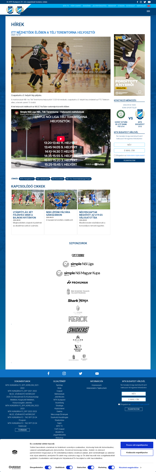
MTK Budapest (59, 400)
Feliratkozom (129, 160)
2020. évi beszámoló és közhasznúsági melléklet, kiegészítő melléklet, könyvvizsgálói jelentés (22, 400)
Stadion (121, 6)
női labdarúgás (43, 179)
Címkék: (14, 179)
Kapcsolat (141, 6)
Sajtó (78, 74)
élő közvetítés (57, 179)
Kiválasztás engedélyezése (137, 452)
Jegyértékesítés (99, 6)
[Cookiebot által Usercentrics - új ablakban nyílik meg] (15, 467)
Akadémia (87, 6)
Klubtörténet (59, 408)
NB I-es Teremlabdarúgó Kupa (78, 179)
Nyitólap (78, 18)
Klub (78, 53)
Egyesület (130, 6)
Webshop (112, 6)
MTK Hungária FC (27, 179)
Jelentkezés (78, 46)
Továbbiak (22, 430)
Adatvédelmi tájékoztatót (135, 155)
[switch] (69, 467)
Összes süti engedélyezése (137, 445)
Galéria (78, 60)
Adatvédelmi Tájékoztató (97, 388)
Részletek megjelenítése (128, 467)
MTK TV (66, 6)
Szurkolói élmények (78, 67)
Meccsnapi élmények (59, 414)
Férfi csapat (76, 6)
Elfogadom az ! (130, 155)
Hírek (78, 25)
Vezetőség (59, 403)
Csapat (78, 32)
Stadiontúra (59, 420)
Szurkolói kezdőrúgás (59, 417)
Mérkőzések (78, 39)
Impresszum (97, 385)
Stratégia (59, 406)
